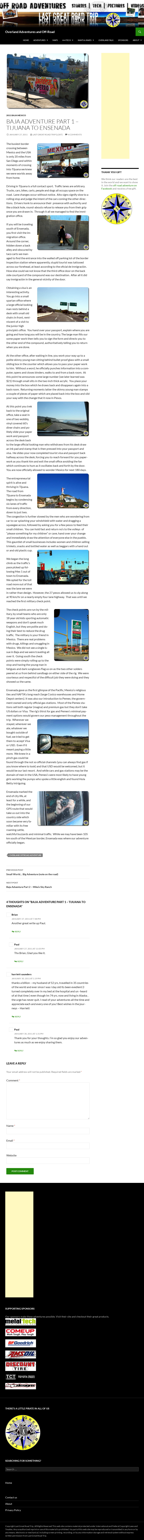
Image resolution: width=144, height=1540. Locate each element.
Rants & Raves (84, 40)
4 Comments (75, 134)
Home (26, 40)
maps (55, 40)
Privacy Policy (13, 1510)
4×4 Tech (66, 40)
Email (10, 1140)
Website (11, 1155)
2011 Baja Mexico (16, 115)
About (8, 1503)
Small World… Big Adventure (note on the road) (32, 872)
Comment (13, 1080)
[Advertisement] (115, 106)
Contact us (11, 1497)
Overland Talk (106, 40)
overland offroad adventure (25, 855)
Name (10, 1125)
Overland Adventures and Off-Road (30, 32)
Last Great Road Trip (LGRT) (47, 134)
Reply (18, 931)
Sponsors (123, 40)
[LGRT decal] (116, 208)
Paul (16, 944)
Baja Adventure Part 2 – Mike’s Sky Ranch (29, 884)
